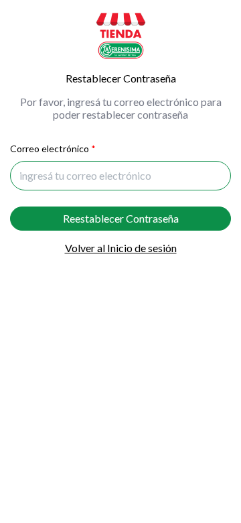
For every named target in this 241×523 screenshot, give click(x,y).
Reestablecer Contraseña (121, 218)
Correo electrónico (49, 148)
